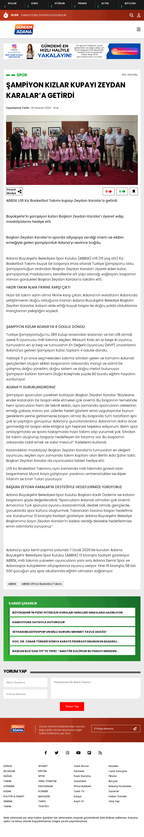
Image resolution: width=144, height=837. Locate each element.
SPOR (22, 75)
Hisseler (114, 766)
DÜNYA (8, 766)
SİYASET (43, 766)
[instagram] (67, 753)
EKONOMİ (9, 771)
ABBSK (12, 584)
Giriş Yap (114, 801)
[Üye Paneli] (136, 15)
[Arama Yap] (129, 15)
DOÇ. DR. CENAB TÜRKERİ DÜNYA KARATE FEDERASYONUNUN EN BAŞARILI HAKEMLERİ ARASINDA (64, 641)
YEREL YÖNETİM (47, 781)
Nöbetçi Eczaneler (120, 786)
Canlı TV (79, 791)
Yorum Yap (72, 706)
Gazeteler (80, 781)
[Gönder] (136, 728)
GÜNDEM (9, 786)
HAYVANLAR (45, 786)
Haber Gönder (118, 796)
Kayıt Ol (79, 801)
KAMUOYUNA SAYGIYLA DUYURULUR (38, 622)
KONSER (43, 791)
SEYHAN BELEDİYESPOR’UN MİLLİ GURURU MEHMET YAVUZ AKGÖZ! (59, 631)
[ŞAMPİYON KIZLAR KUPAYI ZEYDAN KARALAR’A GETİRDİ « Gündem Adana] (24, 29)
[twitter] (56, 753)
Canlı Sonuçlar (118, 771)
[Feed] (100, 753)
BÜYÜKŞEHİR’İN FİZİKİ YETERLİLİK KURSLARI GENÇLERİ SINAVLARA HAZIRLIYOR (67, 612)
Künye (77, 796)
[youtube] (78, 753)
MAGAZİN (44, 796)
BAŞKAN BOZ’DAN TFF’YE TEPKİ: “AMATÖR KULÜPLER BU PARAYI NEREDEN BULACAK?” (64, 650)
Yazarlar (114, 791)
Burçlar (113, 781)
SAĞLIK (8, 776)
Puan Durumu (82, 776)
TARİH (42, 801)
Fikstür (113, 776)
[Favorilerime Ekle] (134, 191)
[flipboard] (89, 753)
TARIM (7, 781)
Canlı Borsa (81, 766)
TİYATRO (43, 806)
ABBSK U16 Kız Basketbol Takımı (42, 584)
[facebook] (45, 753)
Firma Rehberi (82, 786)
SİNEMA (8, 801)
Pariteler (79, 771)
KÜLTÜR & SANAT (14, 796)
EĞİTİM (42, 771)
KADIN (7, 791)
